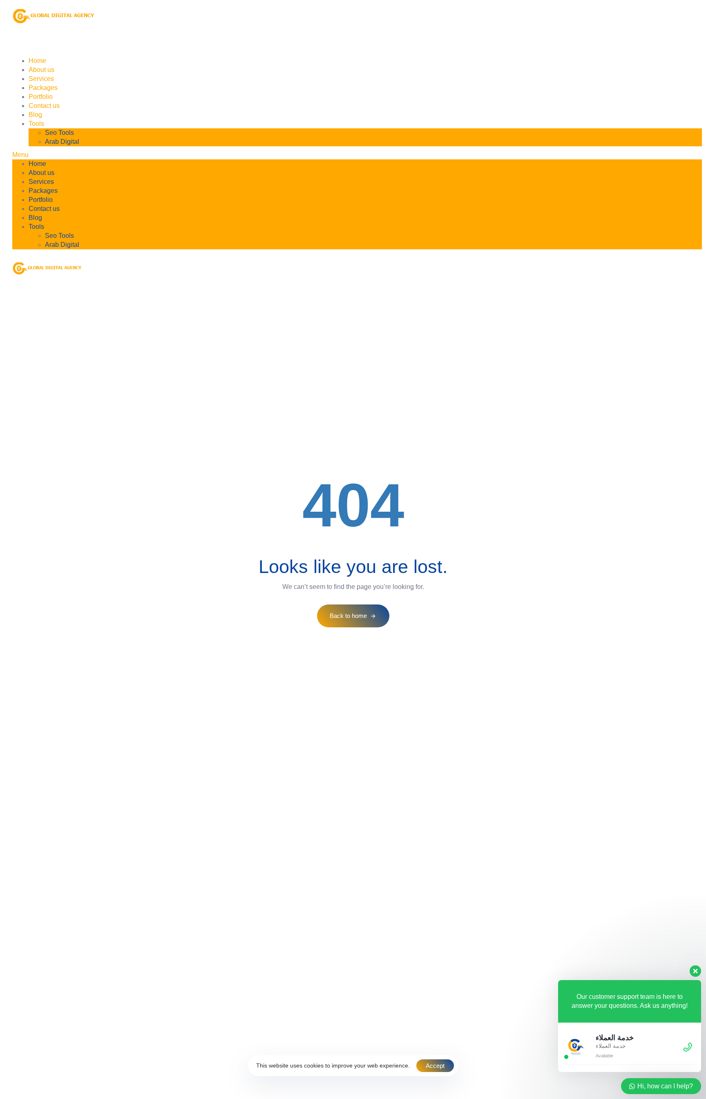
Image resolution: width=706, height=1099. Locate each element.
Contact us (254, 44)
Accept (435, 1065)
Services (117, 44)
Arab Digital (62, 141)
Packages (162, 44)
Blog (296, 44)
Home (31, 44)
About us (72, 44)
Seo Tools (59, 132)
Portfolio (208, 44)
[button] (357, 154)
